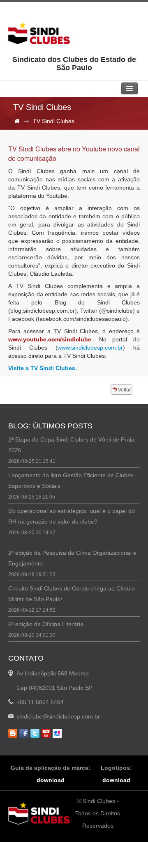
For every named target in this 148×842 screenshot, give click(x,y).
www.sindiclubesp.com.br (90, 347)
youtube (46, 733)
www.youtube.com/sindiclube (49, 339)
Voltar (124, 390)
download (51, 780)
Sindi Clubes (39, 33)
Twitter (34, 733)
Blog (12, 733)
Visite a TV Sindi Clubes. (42, 368)
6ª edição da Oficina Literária (45, 624)
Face (23, 733)
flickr (57, 733)
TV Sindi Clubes (53, 121)
